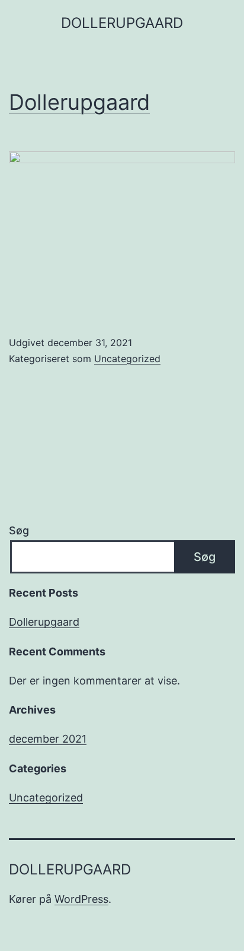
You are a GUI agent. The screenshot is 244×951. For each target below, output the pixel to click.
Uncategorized (127, 358)
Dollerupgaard (79, 102)
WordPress (81, 899)
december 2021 (47, 739)
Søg (19, 530)
